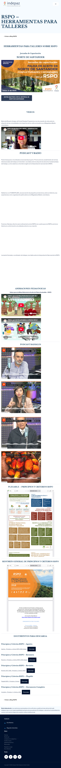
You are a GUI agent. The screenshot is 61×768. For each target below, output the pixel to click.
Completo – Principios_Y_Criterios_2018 (11, 692)
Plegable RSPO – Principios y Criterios (10, 681)
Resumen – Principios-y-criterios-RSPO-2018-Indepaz (14, 659)
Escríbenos (10, 722)
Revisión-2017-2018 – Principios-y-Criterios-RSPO (13, 670)
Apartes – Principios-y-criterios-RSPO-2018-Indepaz (14, 649)
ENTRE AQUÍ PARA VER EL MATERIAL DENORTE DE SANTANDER (16, 98)
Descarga (31, 649)
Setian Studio (26, 765)
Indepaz (14, 765)
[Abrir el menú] (55, 4)
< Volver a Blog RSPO (10, 36)
